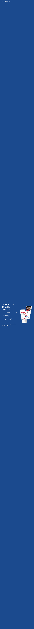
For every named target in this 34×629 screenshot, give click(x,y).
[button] (31, 1)
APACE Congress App (6, 1)
